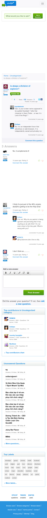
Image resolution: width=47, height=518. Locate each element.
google (30, 467)
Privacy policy (17, 514)
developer (8, 460)
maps (13, 471)
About (19, 510)
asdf (6, 464)
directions (37, 464)
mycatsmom (19, 106)
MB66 (8, 436)
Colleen (17, 124)
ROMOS (20, 237)
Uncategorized (15, 75)
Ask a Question (38, 16)
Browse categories (23, 506)
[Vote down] (17, 99)
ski (6, 474)
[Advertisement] (23, 49)
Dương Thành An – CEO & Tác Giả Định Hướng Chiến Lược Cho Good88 (15, 419)
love (23, 464)
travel (6, 467)
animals (22, 460)
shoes (7, 471)
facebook (36, 460)
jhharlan (5, 255)
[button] (6, 273)
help (12, 467)
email (35, 471)
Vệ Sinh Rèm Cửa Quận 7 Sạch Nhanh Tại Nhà (15, 384)
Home (6, 75)
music (18, 467)
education (20, 471)
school (14, 478)
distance (25, 474)
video (36, 467)
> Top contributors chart (14, 352)
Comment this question (34, 140)
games (16, 460)
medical (7, 478)
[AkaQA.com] (9, 4)
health (29, 460)
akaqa (18, 474)
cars (24, 467)
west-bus (6, 154)
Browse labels (35, 506)
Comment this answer (20, 163)
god (18, 464)
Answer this (15, 94)
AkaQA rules (12, 510)
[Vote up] (12, 99)
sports (37, 474)
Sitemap (26, 514)
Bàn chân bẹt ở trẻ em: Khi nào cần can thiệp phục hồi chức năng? (15, 394)
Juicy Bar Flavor (12, 430)
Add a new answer (10, 269)
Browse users (10, 506)
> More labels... (10, 483)
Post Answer (34, 292)
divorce (12, 474)
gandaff (6, 90)
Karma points (27, 510)
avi (32, 474)
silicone (29, 464)
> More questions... (12, 443)
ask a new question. (30, 302)
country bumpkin (15, 335)
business (28, 471)
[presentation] (6, 273)
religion (12, 464)
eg (7, 369)
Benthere (12, 344)
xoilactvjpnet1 (11, 376)
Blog (32, 514)
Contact (36, 510)
